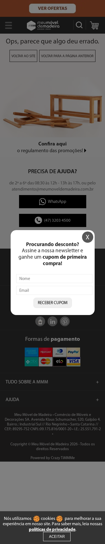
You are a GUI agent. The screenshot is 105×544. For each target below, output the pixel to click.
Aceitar (57, 536)
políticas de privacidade (52, 529)
